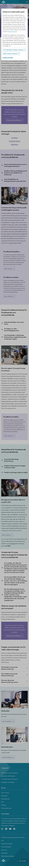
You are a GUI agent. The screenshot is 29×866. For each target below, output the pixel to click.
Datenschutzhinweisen (12, 31)
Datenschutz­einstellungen (14, 12)
